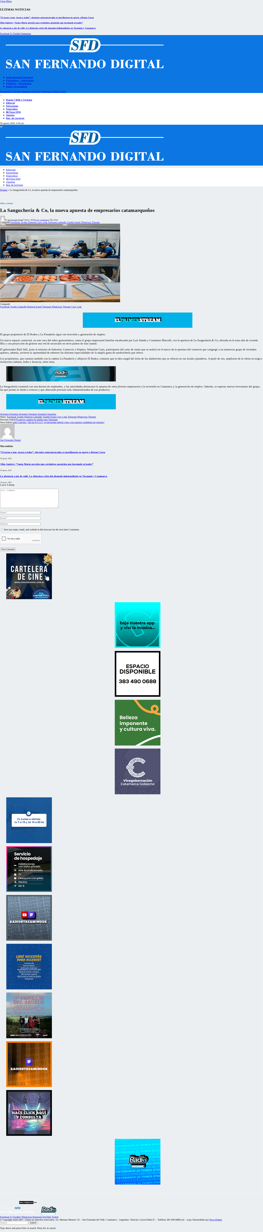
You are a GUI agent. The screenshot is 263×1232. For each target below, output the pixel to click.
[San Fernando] (83, 71)
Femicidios (12, 109)
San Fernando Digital (15, 220)
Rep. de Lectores (15, 118)
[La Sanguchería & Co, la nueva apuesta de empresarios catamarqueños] (60, 301)
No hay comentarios (41, 220)
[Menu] (1, 126)
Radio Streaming (16, 86)
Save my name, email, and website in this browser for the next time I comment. (41, 529)
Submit (33, 1223)
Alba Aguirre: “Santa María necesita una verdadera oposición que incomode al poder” (41, 23)
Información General (19, 77)
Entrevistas (12, 106)
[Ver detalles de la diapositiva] (29, 598)
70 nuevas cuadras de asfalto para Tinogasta (37, 419)
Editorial (10, 103)
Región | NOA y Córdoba (19, 100)
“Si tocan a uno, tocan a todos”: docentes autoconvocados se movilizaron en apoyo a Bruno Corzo (47, 17)
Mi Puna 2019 (13, 112)
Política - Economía (6, 203)
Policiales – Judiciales (20, 80)
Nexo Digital (215, 1219)
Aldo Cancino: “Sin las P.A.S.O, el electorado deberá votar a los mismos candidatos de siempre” (58, 422)
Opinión (10, 115)
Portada (3, 190)
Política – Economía (18, 83)
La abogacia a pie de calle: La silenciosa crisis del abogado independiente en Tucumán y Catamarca (48, 28)
